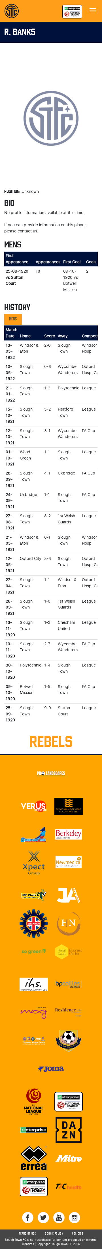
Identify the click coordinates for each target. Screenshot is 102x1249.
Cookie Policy (54, 1233)
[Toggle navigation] (92, 9)
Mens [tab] (13, 319)
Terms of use (27, 1233)
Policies (77, 1233)
